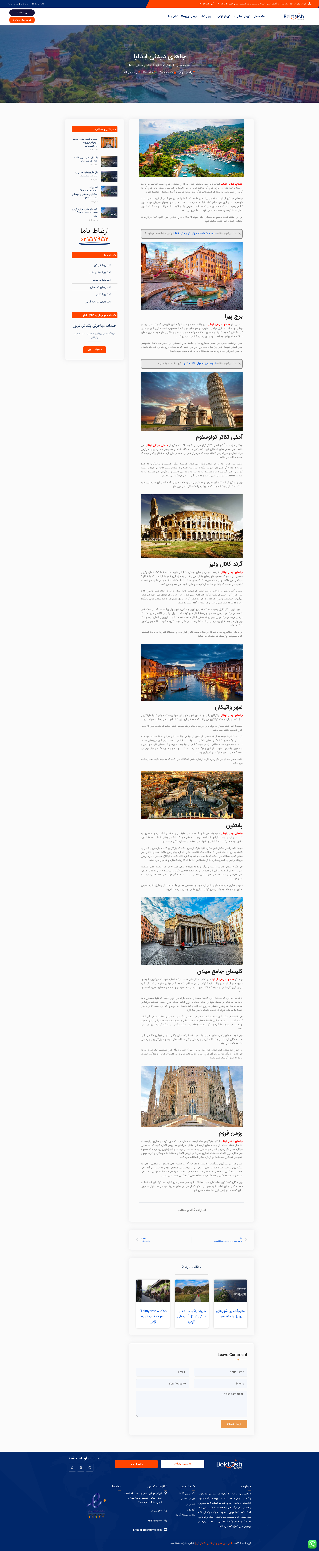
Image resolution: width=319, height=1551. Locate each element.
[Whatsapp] (72, 1468)
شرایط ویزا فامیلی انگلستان (200, 363)
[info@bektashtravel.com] (165, 1529)
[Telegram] (81, 1468)
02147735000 (155, 1521)
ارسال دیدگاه (234, 1424)
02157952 (156, 1511)
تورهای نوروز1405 (189, 16)
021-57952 (204, 4)
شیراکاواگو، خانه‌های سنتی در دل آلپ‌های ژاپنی (191, 1316)
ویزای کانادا (206, 16)
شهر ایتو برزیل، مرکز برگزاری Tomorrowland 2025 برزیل (85, 212)
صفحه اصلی (259, 16)
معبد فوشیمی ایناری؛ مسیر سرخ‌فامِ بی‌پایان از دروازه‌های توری (85, 142)
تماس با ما (173, 16)
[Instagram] (90, 1468)
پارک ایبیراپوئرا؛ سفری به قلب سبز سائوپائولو (86, 174)
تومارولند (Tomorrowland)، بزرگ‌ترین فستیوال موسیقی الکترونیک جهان (85, 192)
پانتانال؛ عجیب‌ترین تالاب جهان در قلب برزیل (86, 159)
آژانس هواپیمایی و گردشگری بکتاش (216, 1543)
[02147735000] (165, 1520)
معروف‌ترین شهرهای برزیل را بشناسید (230, 1313)
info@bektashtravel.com (147, 1530)
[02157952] (165, 1510)
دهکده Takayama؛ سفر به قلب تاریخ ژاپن (153, 1316)
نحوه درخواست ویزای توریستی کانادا (194, 233)
